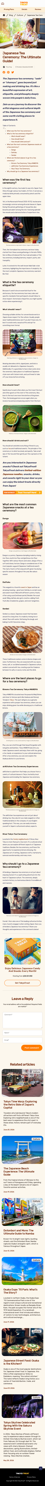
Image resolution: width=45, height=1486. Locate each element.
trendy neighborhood (20, 839)
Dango (13, 150)
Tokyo (12, 700)
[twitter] (12, 72)
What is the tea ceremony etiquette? (20, 134)
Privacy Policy (31, 1477)
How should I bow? (17, 139)
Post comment (32, 1048)
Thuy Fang (9, 67)
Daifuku (14, 152)
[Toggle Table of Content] (4, 129)
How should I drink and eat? (20, 142)
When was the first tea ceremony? (19, 131)
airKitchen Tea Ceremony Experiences (24, 166)
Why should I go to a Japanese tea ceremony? (23, 171)
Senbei (13, 155)
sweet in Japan (26, 587)
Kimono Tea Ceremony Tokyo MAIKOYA (24, 163)
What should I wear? (18, 136)
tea (9, 449)
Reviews (38, 9)
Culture (20, 15)
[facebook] (4, 72)
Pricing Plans (9, 9)
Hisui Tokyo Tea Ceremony (20, 169)
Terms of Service (14, 1477)
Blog (11, 15)
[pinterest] (8, 72)
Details (24, 9)
